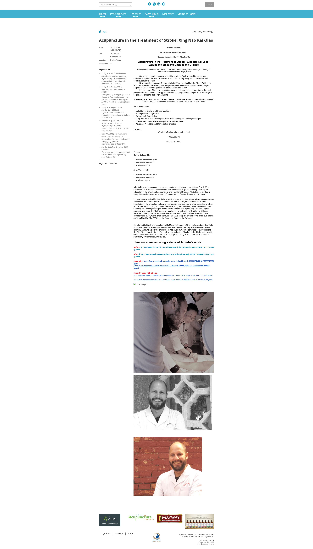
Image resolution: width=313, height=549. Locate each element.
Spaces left (103, 63)
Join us (107, 533)
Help (130, 533)
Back (104, 32)
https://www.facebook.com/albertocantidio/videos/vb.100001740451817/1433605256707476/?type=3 (181, 248)
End (100, 54)
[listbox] (203, 31)
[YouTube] (163, 3)
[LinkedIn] (158, 3)
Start (101, 47)
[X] (154, 3)
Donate (119, 533)
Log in (209, 4)
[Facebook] (149, 3)
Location (102, 60)
